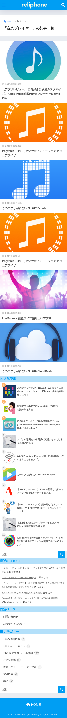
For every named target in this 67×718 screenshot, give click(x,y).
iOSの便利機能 (13, 639)
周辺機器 (10, 674)
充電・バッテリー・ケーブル (22, 667)
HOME (35, 704)
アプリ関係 (12, 660)
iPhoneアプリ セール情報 (21, 653)
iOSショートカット (16, 646)
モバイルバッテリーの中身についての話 (21, 592)
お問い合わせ (10, 616)
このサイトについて (14, 623)
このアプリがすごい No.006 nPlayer (19, 577)
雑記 (8, 680)
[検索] (61, 554)
